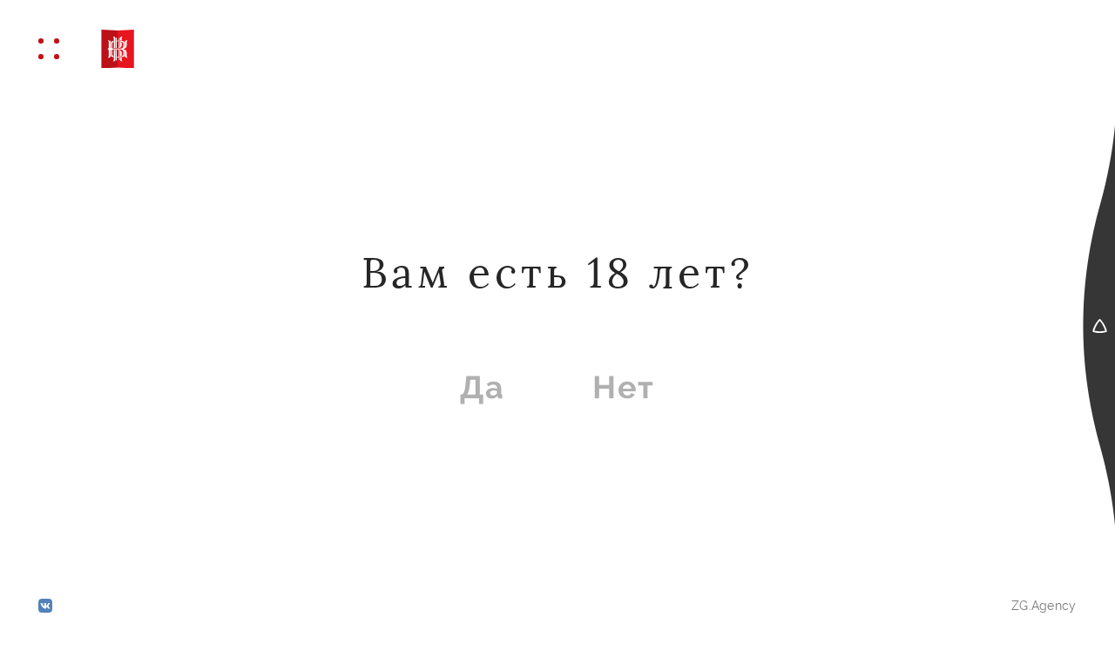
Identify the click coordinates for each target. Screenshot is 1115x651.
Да (482, 387)
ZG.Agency (1044, 606)
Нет (623, 387)
